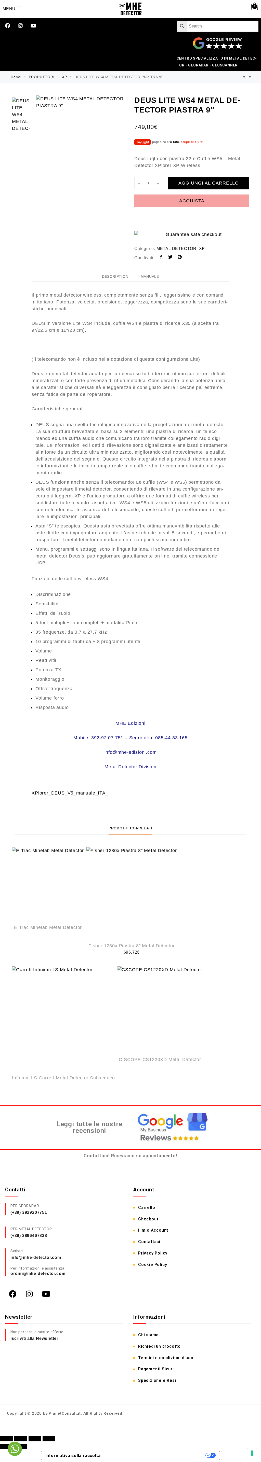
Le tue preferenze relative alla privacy (155, 1455)
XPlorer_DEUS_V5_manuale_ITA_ (70, 793)
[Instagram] (21, 26)
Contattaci (149, 1241)
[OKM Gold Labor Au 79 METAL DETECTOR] (244, 77)
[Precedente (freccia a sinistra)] (6, 1446)
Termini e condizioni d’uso (165, 1357)
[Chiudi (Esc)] (49, 1438)
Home (16, 77)
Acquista (191, 200)
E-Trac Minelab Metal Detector (48, 927)
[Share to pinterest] (179, 257)
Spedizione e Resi (157, 1380)
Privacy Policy (152, 1253)
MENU (9, 9)
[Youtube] (34, 26)
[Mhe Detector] (130, 9)
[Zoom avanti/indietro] (6, 1438)
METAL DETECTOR (176, 248)
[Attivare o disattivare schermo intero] (20, 1438)
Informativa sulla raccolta (73, 1455)
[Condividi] (35, 1438)
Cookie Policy (152, 1264)
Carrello (146, 1207)
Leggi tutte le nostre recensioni (89, 1127)
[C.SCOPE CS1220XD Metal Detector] (160, 1008)
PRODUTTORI (42, 77)
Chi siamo (148, 1334)
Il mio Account (153, 1230)
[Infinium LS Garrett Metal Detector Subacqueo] (63, 1017)
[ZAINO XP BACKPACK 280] (250, 77)
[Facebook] (8, 26)
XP (64, 77)
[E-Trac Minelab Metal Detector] (48, 883)
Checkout (148, 1219)
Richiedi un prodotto (159, 1346)
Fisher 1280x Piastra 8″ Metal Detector (131, 945)
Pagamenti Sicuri (156, 1369)
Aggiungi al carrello (208, 183)
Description (115, 276)
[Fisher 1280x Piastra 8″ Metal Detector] (131, 892)
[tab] (115, 276)
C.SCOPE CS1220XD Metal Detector (160, 1059)
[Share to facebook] (161, 257)
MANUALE (150, 276)
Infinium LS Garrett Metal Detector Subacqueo (63, 1077)
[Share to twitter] (170, 257)
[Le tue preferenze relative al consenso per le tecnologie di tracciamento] (252, 1453)
